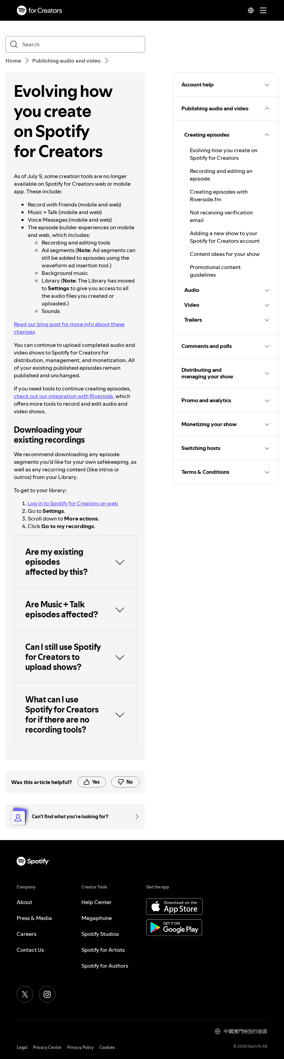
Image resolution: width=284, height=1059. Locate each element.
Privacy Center (47, 1047)
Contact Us (30, 950)
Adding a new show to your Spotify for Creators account (225, 237)
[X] (25, 994)
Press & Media (34, 918)
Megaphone (96, 918)
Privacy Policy (80, 1047)
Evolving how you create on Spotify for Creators (223, 154)
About (24, 902)
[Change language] (251, 10)
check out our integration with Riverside (63, 396)
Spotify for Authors (104, 965)
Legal (22, 1047)
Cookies (107, 1047)
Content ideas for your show (225, 254)
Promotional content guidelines (215, 270)
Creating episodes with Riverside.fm (219, 195)
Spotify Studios (100, 934)
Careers (26, 934)
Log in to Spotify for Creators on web (73, 503)
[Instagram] (47, 994)
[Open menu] (263, 10)
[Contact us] (135, 816)
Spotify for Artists (103, 950)
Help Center (96, 902)
